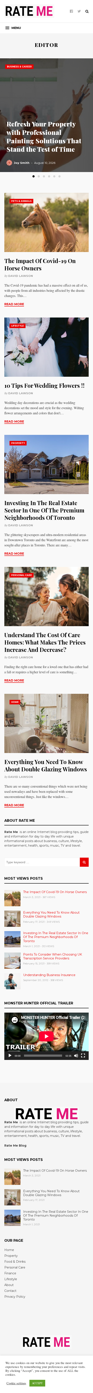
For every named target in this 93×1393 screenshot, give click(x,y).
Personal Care (21, 575)
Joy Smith (21, 162)
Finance (10, 1273)
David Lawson (20, 276)
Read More (14, 304)
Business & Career (19, 66)
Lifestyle (17, 325)
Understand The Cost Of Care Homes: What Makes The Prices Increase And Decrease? (45, 642)
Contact (10, 1291)
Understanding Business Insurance (49, 975)
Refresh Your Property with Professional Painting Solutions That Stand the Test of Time (43, 136)
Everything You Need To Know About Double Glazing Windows (45, 765)
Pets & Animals (21, 201)
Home (15, 702)
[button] (13, 28)
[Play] (10, 1055)
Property (18, 443)
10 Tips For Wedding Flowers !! (44, 385)
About (9, 1285)
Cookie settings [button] (16, 1383)
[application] (46, 1036)
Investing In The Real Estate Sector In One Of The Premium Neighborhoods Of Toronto (44, 510)
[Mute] (76, 1055)
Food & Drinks (15, 1262)
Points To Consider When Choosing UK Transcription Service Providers (52, 956)
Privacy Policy (14, 1297)
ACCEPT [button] (37, 1383)
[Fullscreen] (83, 1055)
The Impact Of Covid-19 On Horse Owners (40, 264)
